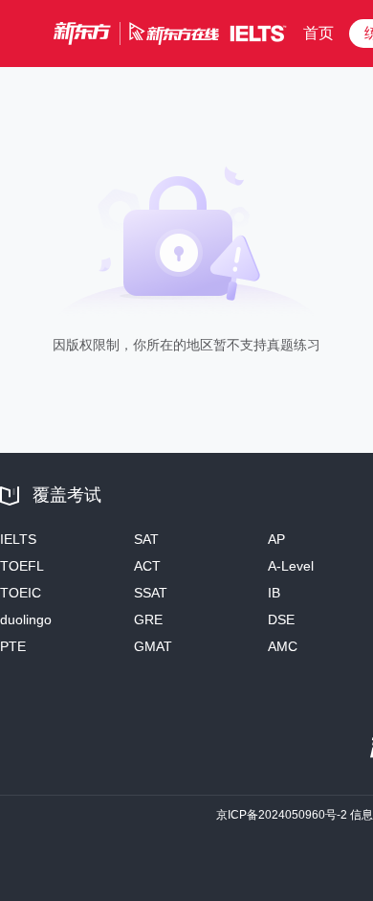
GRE (148, 619)
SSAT (150, 592)
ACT (147, 566)
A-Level (291, 566)
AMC (282, 646)
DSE (281, 619)
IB (274, 592)
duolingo (26, 619)
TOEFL (22, 566)
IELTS (18, 539)
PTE (13, 646)
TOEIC (20, 592)
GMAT (153, 646)
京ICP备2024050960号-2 (281, 815)
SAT (146, 539)
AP (276, 539)
